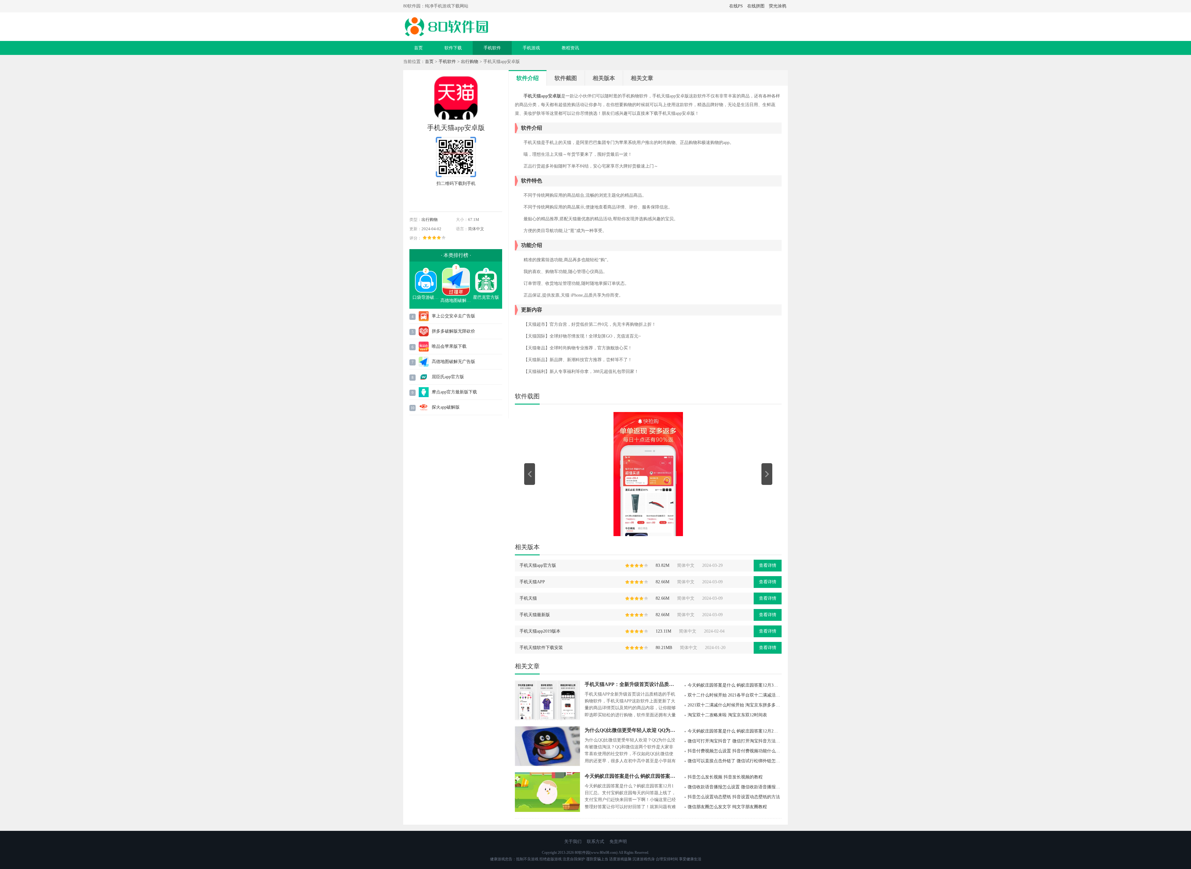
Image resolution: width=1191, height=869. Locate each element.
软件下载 (453, 48)
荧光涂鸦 (777, 6)
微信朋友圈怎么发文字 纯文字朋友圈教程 (727, 806)
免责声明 (618, 841)
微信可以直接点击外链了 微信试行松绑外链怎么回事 (735, 761)
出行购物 (469, 61)
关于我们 (573, 841)
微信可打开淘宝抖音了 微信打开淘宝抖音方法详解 (735, 741)
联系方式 (595, 841)
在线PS (736, 6)
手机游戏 (531, 48)
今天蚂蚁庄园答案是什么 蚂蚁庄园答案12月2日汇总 (735, 731)
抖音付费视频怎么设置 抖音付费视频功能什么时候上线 (735, 751)
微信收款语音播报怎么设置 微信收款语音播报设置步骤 (735, 787)
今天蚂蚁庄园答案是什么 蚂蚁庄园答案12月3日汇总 (735, 685)
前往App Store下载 (456, 198)
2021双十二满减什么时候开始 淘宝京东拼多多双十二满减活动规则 (735, 705)
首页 (418, 48)
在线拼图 (756, 6)
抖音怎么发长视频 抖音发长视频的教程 (725, 777)
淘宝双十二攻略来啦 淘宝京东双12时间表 (727, 715)
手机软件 (492, 48)
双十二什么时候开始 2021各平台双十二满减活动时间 (735, 695)
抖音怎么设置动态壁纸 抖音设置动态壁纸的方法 (734, 797)
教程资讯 (570, 48)
